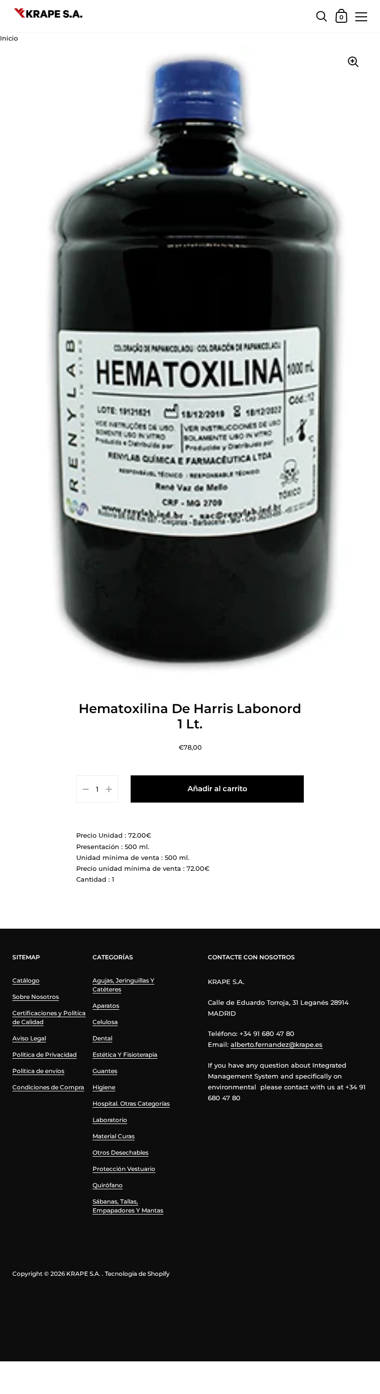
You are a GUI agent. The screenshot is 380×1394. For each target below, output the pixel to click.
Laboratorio (110, 1120)
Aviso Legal (29, 1038)
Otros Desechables (120, 1152)
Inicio (9, 38)
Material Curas (114, 1136)
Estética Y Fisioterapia (125, 1054)
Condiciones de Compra (48, 1087)
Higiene (104, 1087)
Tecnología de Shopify (137, 1273)
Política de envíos (38, 1071)
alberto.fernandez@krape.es (277, 1044)
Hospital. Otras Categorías (131, 1103)
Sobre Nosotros (35, 996)
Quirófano (108, 1185)
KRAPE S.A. (83, 1273)
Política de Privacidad (44, 1054)
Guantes (105, 1071)
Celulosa (105, 1022)
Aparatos (106, 1005)
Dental (102, 1038)
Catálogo (26, 980)
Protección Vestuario (124, 1168)
